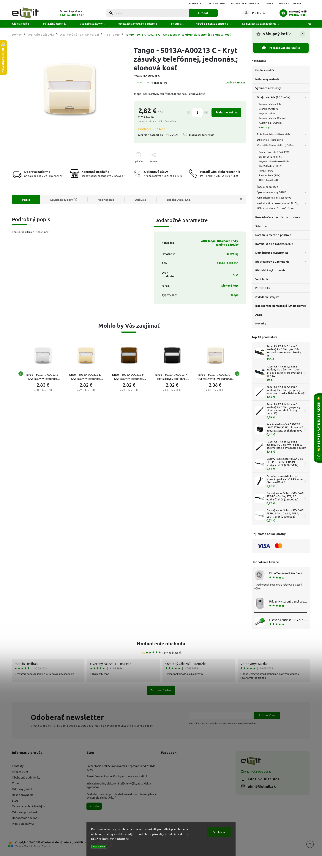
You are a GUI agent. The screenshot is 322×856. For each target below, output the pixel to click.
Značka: (235, 82)
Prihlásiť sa (267, 715)
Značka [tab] (179, 199)
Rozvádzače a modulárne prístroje (277, 217)
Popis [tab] (26, 199)
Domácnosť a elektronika (271, 252)
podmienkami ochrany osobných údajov (238, 722)
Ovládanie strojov (267, 297)
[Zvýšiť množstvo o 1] (206, 112)
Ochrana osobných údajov (28, 806)
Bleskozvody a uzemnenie (272, 261)
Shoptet (28, 845)
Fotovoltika (262, 288)
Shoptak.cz (47, 845)
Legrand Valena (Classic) (272, 118)
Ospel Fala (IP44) (268, 179)
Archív (94, 806)
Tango (235, 295)
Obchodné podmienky (245, 3)
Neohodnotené (159, 83)
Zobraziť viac (161, 690)
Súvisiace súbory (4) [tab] (63, 199)
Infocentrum (216, 3)
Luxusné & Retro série (270, 139)
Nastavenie (99, 846)
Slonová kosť (230, 285)
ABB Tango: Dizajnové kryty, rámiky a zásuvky (220, 242)
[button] (42, 389)
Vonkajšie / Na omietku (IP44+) (275, 145)
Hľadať (203, 13)
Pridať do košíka (226, 112)
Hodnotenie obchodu (161, 643)
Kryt (236, 274)
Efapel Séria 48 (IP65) (270, 156)
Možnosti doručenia (201, 135)
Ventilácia (261, 279)
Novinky (260, 323)
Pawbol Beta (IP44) (269, 175)
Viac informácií (120, 838)
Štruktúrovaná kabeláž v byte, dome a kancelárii (116, 776)
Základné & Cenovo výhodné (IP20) (277, 203)
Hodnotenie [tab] (106, 199)
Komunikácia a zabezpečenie (274, 244)
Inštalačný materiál (267, 79)
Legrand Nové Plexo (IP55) (274, 161)
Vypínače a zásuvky (268, 88)
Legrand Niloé (267, 113)
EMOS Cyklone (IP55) (270, 165)
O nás (269, 3)
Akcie (259, 314)
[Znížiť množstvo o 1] (188, 112)
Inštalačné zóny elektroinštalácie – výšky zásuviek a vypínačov (118, 785)
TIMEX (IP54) (266, 170)
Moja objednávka (23, 823)
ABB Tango (265, 127)
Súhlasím (219, 832)
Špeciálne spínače (267, 186)
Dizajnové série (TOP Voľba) (273, 97)
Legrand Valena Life (270, 104)
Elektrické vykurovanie (270, 270)
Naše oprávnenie (22, 794)
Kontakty (195, 3)
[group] (42, 373)
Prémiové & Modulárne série (274, 134)
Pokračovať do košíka (284, 48)
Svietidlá (261, 226)
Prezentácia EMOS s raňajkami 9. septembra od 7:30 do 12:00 (121, 767)
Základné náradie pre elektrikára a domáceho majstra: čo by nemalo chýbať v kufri (122, 795)
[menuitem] (24, 24)
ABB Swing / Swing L (270, 122)
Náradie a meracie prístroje (273, 235)
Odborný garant (290, 3)
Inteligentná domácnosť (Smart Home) (280, 305)
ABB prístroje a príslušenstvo (274, 197)
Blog (15, 800)
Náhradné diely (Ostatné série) (275, 208)
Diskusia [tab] (140, 199)
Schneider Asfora (268, 108)
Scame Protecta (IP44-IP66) (274, 151)
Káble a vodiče (264, 70)
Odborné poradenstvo (26, 812)
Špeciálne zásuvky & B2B (271, 192)
